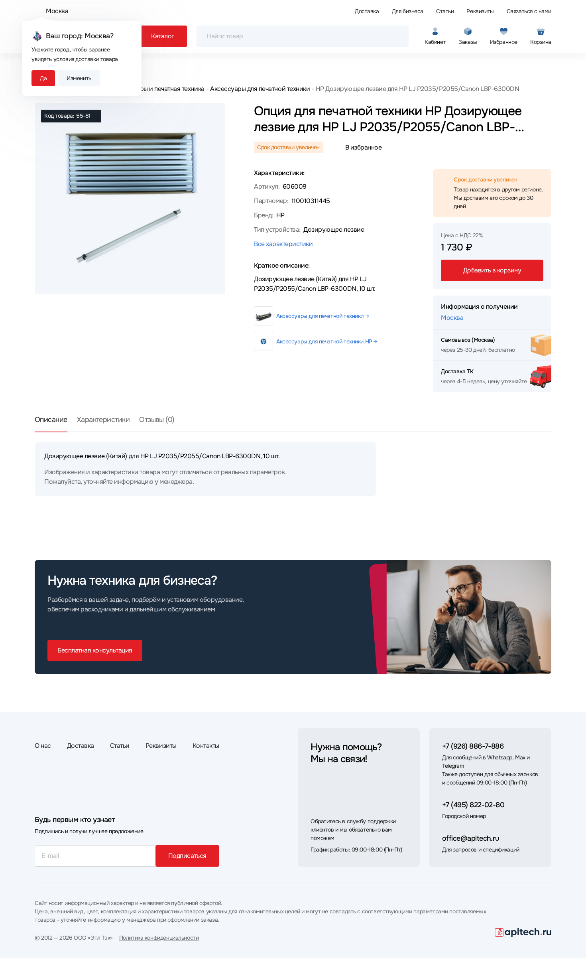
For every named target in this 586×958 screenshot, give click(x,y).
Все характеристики (283, 244)
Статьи (445, 11)
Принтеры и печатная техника (161, 89)
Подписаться (187, 856)
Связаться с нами (529, 11)
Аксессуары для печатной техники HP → (327, 341)
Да (43, 78)
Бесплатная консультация (94, 650)
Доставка (367, 11)
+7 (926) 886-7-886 (472, 746)
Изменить (79, 78)
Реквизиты (480, 11)
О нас (43, 745)
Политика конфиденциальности (159, 937)
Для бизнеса (407, 11)
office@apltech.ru (470, 838)
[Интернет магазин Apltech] (523, 932)
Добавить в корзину (492, 270)
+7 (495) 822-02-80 (473, 804)
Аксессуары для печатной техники (260, 89)
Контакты (206, 745)
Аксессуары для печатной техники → (322, 315)
